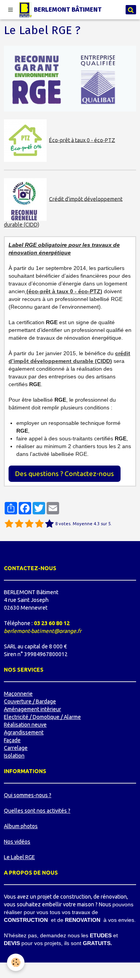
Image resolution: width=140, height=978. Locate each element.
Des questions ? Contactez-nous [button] (64, 473)
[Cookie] (15, 962)
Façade (12, 740)
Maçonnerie (18, 694)
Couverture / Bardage (30, 701)
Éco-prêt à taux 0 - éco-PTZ (82, 140)
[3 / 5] (29, 524)
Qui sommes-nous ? (27, 795)
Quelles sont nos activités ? (37, 811)
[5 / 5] (49, 524)
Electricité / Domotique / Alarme (42, 717)
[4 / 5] (39, 524)
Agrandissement (24, 732)
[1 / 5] (9, 524)
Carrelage (16, 748)
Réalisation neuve (25, 725)
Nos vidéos (17, 842)
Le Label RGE (19, 857)
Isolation (14, 756)
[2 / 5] (19, 524)
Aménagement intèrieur (32, 709)
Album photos (21, 826)
